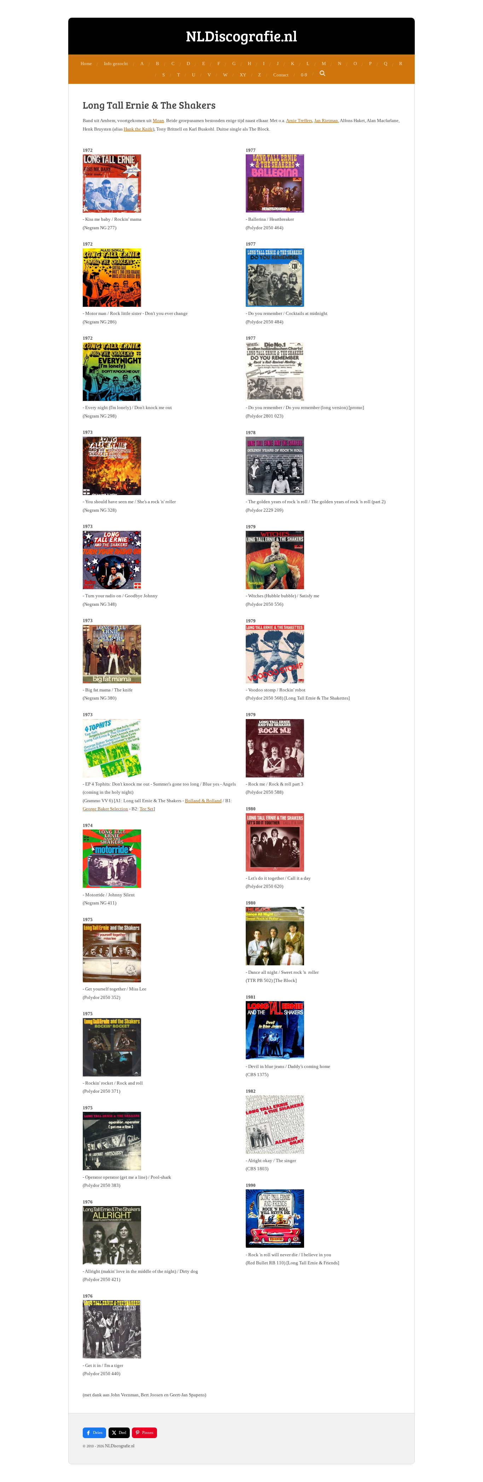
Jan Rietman (326, 120)
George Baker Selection (105, 808)
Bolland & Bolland (203, 800)
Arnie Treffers (299, 120)
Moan (158, 120)
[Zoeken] (323, 73)
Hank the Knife (138, 129)
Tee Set (146, 808)
